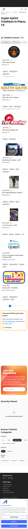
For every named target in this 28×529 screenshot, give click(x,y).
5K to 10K (5, 488)
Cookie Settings (14, 517)
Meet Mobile (6, 490)
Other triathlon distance (8, 443)
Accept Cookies (14, 526)
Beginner (10, 451)
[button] (16, 42)
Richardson (6, 460)
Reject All (14, 521)
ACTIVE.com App (7, 484)
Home (2, 12)
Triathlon (15, 12)
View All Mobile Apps (8, 492)
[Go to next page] (21, 306)
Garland (15, 460)
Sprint (9, 440)
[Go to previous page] (7, 306)
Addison (22, 460)
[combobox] (6, 42)
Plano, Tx (8, 12)
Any (3, 440)
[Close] (26, 500)
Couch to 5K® (6, 486)
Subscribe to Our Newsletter (10, 498)
